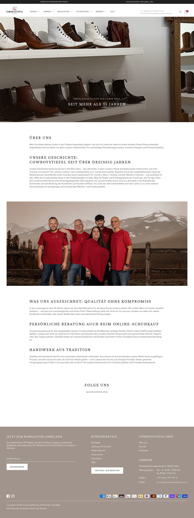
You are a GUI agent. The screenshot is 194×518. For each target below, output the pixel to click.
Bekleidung (64, 12)
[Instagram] (13, 496)
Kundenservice (104, 436)
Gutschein (143, 450)
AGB (93, 462)
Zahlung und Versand (101, 447)
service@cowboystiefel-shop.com (172, 482)
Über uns (143, 443)
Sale (112, 12)
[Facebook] (8, 496)
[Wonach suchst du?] (141, 11)
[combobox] (156, 11)
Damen (33, 12)
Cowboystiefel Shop (156, 436)
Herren (47, 12)
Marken (99, 12)
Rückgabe (95, 443)
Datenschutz (97, 455)
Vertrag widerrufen (107, 471)
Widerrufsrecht (98, 450)
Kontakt (142, 447)
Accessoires (82, 12)
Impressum (96, 459)
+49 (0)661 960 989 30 (167, 478)
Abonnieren (17, 467)
